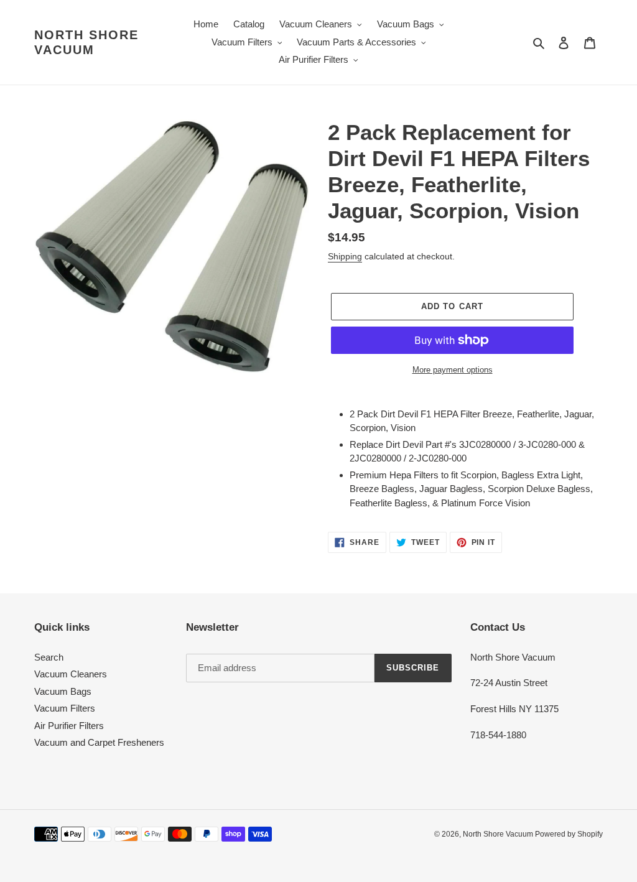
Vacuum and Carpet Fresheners (99, 742)
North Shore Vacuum (86, 42)
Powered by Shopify (569, 834)
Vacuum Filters (64, 708)
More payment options (452, 369)
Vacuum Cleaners (70, 674)
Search (48, 657)
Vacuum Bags (62, 691)
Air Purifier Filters (69, 725)
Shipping (345, 256)
